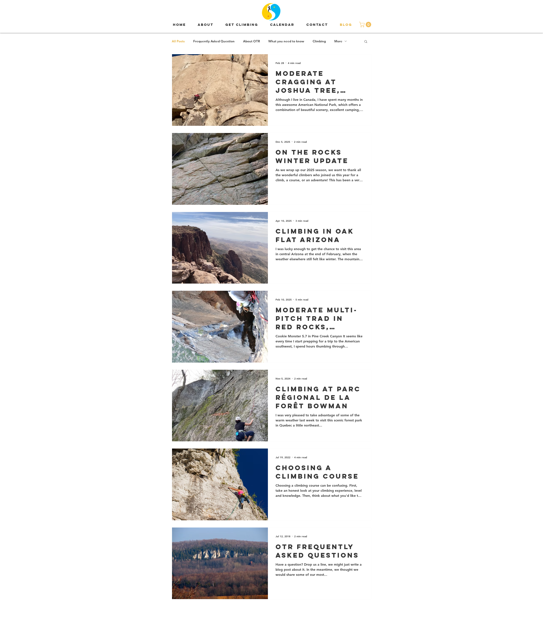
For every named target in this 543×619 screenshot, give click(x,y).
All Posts (178, 41)
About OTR (251, 41)
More (338, 41)
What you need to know (286, 41)
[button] (365, 24)
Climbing (319, 41)
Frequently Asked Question (214, 41)
